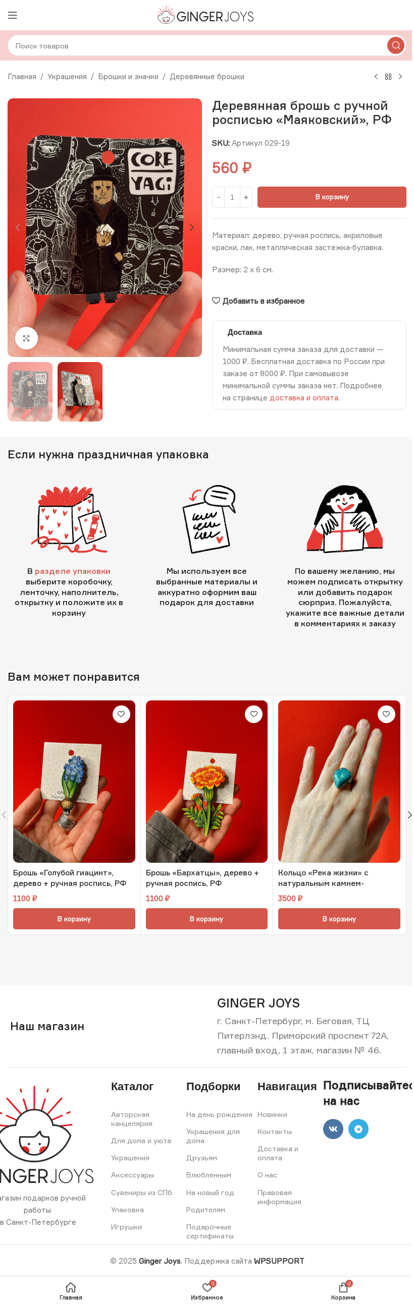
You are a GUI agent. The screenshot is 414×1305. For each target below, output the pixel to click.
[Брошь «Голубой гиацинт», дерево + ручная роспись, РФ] (74, 781)
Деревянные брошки (207, 76)
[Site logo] (207, 14)
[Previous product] (376, 77)
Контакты (274, 1131)
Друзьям (201, 1157)
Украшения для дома (213, 1136)
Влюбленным (208, 1174)
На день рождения (219, 1114)
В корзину (332, 197)
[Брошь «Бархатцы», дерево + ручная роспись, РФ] (207, 781)
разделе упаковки (73, 571)
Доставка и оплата (277, 1153)
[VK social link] (333, 1129)
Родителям (205, 1209)
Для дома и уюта (141, 1140)
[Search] (395, 45)
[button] (18, 227)
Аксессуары (132, 1174)
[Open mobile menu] (13, 15)
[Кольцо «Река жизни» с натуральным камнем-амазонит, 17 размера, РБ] (339, 781)
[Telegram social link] (358, 1129)
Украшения (67, 76)
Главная (22, 76)
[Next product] (400, 77)
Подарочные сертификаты (210, 1231)
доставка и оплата (304, 397)
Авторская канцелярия (131, 1119)
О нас (267, 1174)
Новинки (272, 1114)
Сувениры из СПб (141, 1192)
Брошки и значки (128, 76)
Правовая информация (279, 1197)
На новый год (210, 1192)
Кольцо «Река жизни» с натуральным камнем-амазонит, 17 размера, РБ (327, 883)
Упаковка (127, 1209)
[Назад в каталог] (388, 77)
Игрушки (126, 1226)
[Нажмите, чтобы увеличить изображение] (26, 338)
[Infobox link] (258, 1003)
